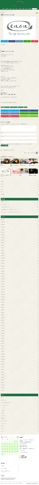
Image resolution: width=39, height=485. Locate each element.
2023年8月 (2, 242)
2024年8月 (2, 229)
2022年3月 (2, 278)
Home (3, 8)
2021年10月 (3, 289)
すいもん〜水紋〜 (4, 420)
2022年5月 (2, 273)
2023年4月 (2, 250)
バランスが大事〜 (5, 204)
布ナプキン (3, 428)
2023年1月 (2, 255)
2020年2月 (2, 320)
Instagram (29, 8)
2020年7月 (2, 307)
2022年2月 (2, 281)
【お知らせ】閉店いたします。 (7, 206)
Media (23, 8)
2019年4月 (2, 343)
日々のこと (3, 431)
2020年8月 (2, 304)
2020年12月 (3, 294)
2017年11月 (3, 387)
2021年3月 (2, 291)
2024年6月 (2, 232)
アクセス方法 (22, 450)
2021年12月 (3, 286)
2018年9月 (2, 361)
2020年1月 (2, 322)
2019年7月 (2, 338)
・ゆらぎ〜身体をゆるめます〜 (6, 402)
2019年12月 (3, 325)
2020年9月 (2, 302)
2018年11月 (3, 356)
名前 (2, 132)
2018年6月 (2, 369)
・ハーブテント (21, 107)
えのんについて (7, 107)
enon (31, 483)
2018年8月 (2, 364)
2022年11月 (3, 258)
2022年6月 (2, 271)
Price (13, 8)
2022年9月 (2, 263)
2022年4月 (2, 276)
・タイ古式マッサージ (14, 107)
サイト (2, 140)
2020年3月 (2, 317)
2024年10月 (3, 227)
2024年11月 (3, 224)
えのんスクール (3, 415)
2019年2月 (2, 348)
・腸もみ (26, 107)
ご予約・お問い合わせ (23, 452)
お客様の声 (3, 418)
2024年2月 (2, 234)
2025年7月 (2, 219)
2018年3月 (2, 377)
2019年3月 (2, 346)
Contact (20, 8)
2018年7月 (2, 366)
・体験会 (2, 410)
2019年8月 (2, 335)
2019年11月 (3, 328)
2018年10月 (3, 359)
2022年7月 (2, 268)
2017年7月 (2, 390)
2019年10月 (3, 330)
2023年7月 (2, 245)
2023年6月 (2, 247)
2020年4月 (2, 315)
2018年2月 (2, 379)
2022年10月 (3, 260)
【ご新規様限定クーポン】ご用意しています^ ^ (10, 209)
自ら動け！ (4, 201)
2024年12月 (3, 221)
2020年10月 (3, 299)
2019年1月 (2, 351)
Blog (26, 8)
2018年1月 (2, 382)
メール (2, 136)
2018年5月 (2, 372)
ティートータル (3, 423)
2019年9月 (2, 333)
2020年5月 (2, 312)
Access (16, 8)
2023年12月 (3, 237)
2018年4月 (2, 374)
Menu (10, 8)
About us (7, 8)
